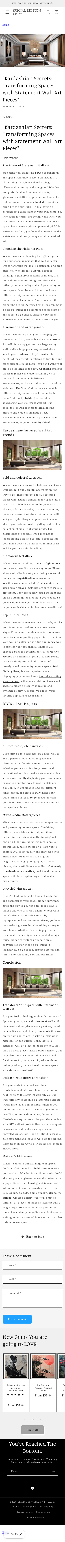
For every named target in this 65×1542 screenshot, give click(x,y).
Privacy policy (47, 1506)
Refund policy (29, 1506)
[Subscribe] (54, 1471)
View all (32, 1429)
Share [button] (9, 117)
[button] (7, 12)
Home (5, 24)
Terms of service (25, 1512)
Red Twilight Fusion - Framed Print (43, 1388)
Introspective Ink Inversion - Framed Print (16, 1388)
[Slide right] (40, 1420)
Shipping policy (44, 1512)
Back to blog (35, 1236)
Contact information (34, 1517)
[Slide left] (25, 1420)
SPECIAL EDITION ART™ (31, 1502)
